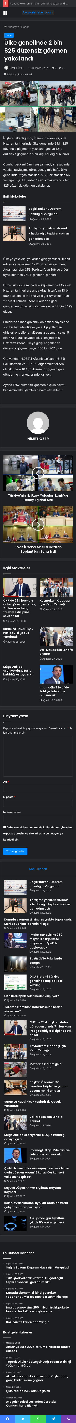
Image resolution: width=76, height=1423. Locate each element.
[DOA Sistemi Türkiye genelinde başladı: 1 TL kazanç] (15, 982)
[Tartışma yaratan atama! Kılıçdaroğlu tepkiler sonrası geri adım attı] (14, 233)
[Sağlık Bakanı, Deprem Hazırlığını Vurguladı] (14, 213)
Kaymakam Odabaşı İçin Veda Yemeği (55, 602)
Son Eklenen (38, 869)
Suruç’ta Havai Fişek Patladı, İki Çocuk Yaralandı (18, 633)
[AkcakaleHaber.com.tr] (38, 12)
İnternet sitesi (12, 812)
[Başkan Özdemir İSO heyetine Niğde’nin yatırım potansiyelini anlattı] (15, 1087)
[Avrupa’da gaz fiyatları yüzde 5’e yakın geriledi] (15, 1223)
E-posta (9, 796)
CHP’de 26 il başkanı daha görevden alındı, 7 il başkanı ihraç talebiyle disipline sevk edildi (19, 608)
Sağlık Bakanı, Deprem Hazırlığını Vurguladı (46, 884)
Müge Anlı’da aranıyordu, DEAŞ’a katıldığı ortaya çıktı (18, 670)
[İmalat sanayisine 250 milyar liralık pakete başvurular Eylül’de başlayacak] (15, 940)
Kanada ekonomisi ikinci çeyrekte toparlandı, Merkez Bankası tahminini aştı (38, 921)
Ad (6, 781)
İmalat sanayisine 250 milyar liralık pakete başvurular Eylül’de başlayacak (46, 941)
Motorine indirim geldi (46, 1064)
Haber (25, 26)
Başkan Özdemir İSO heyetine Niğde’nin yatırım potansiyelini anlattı (49, 1086)
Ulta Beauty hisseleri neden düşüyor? (31, 996)
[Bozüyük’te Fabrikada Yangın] (15, 964)
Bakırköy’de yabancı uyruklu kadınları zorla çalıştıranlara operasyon (36, 1205)
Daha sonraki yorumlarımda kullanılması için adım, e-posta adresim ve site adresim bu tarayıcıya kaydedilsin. (38, 833)
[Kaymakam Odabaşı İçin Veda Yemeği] (56, 587)
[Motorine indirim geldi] (15, 1069)
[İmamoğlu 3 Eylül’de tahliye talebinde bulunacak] (56, 674)
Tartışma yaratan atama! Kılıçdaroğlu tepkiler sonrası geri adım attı (49, 233)
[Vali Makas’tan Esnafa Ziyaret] (56, 636)
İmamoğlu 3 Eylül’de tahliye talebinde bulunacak (54, 691)
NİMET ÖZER (17, 67)
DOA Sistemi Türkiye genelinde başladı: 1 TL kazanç (46, 981)
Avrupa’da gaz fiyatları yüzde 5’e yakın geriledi (47, 1220)
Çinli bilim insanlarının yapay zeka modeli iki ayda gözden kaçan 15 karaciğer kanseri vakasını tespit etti (36, 1172)
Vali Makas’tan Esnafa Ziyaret (56, 652)
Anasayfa (13, 26)
